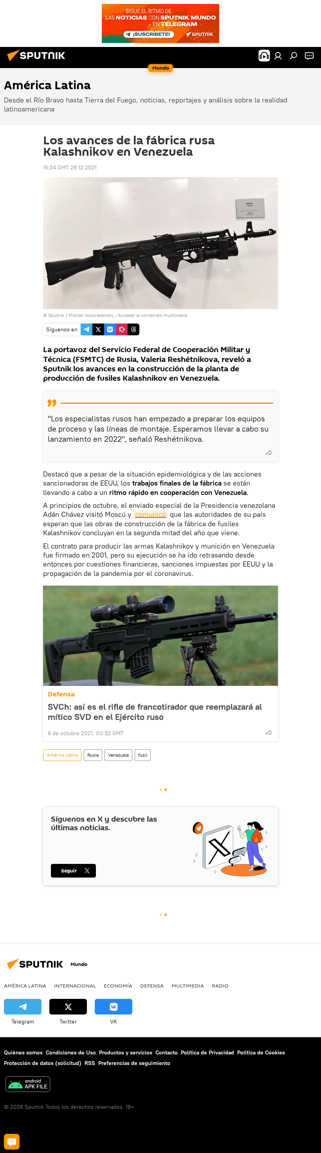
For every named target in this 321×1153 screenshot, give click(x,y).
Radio (220, 985)
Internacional (75, 985)
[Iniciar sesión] (278, 55)
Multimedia (187, 985)
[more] (269, 452)
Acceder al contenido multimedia (152, 315)
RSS (90, 1063)
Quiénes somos (23, 1052)
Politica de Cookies (261, 1052)
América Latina (62, 755)
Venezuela (118, 755)
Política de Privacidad (207, 1052)
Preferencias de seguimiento (134, 1063)
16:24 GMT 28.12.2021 (70, 167)
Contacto (166, 1052)
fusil (142, 755)
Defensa (61, 694)
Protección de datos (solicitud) (42, 1063)
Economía (118, 985)
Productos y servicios (125, 1052)
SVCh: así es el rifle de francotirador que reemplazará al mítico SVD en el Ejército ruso (155, 712)
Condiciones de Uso (71, 1052)
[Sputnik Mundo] (38, 62)
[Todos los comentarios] (12, 1141)
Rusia (93, 755)
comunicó (150, 514)
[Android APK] (27, 1085)
